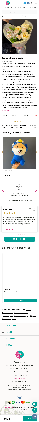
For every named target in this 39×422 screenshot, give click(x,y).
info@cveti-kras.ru (19, 381)
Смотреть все (19, 239)
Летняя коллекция (21, 313)
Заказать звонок (19, 378)
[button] (3, 190)
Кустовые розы (7, 316)
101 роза (33, 316)
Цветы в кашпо (7, 313)
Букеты (28, 310)
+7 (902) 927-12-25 (19, 375)
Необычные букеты (9, 319)
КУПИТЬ (20, 300)
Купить (30, 418)
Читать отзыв (8, 229)
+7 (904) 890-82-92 (19, 372)
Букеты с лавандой (21, 316)
